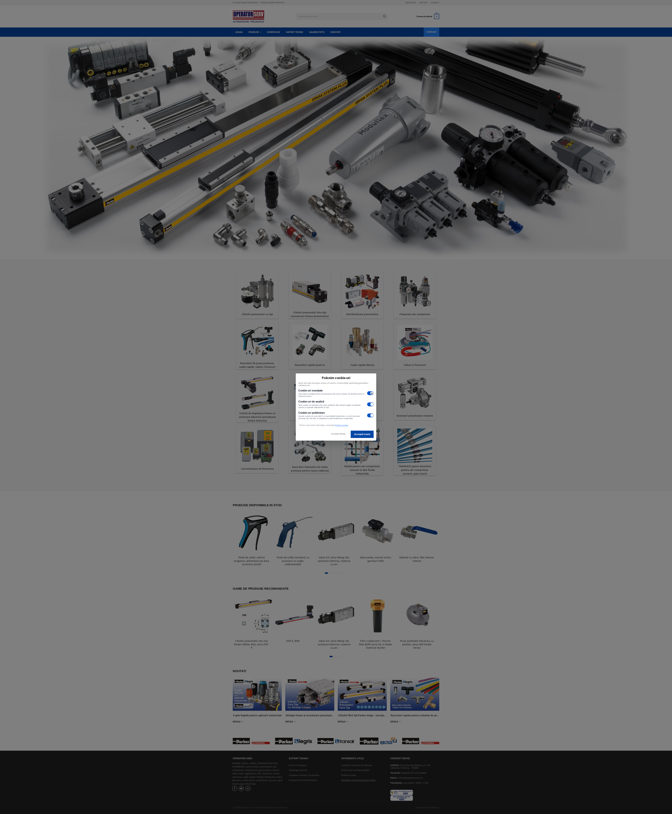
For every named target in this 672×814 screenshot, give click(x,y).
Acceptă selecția (338, 434)
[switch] (370, 393)
